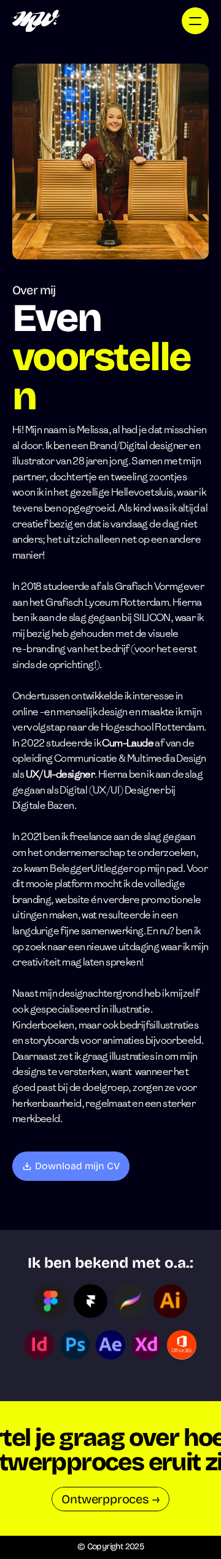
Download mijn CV (77, 1166)
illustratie (130, 1009)
